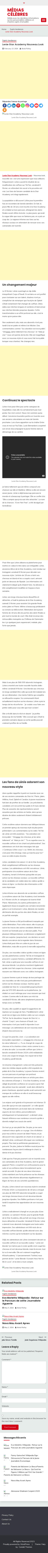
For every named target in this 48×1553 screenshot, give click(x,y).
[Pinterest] (18, 105)
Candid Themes (25, 1547)
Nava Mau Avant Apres (16, 1323)
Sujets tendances (9, 40)
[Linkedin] (14, 105)
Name (5, 1387)
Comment (6, 1359)
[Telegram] (41, 105)
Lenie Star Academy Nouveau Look (17, 175)
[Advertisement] (24, 75)
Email (4, 1396)
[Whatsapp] (23, 105)
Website (5, 1406)
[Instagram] (27, 105)
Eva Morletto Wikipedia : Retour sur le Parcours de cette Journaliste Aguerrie (23, 1300)
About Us (6, 1524)
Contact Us (6, 1519)
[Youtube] (36, 105)
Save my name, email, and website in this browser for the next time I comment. (24, 1419)
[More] (5, 110)
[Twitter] (9, 105)
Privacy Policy (8, 1515)
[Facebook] (5, 105)
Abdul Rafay (26, 49)
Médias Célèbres (17, 12)
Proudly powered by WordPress (16, 1544)
